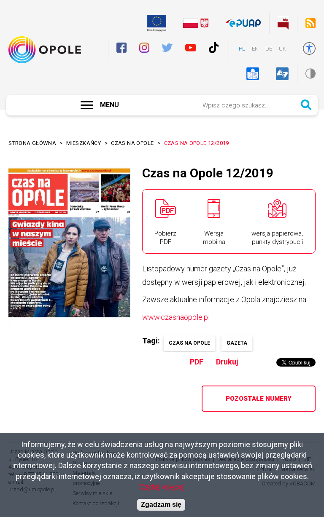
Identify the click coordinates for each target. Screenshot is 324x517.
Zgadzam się (161, 504)
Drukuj (227, 361)
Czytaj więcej (162, 486)
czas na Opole (189, 343)
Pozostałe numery (259, 398)
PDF (196, 361)
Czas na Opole (132, 143)
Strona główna (32, 143)
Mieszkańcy (83, 143)
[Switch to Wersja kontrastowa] (310, 73)
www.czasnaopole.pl (176, 317)
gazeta (237, 343)
